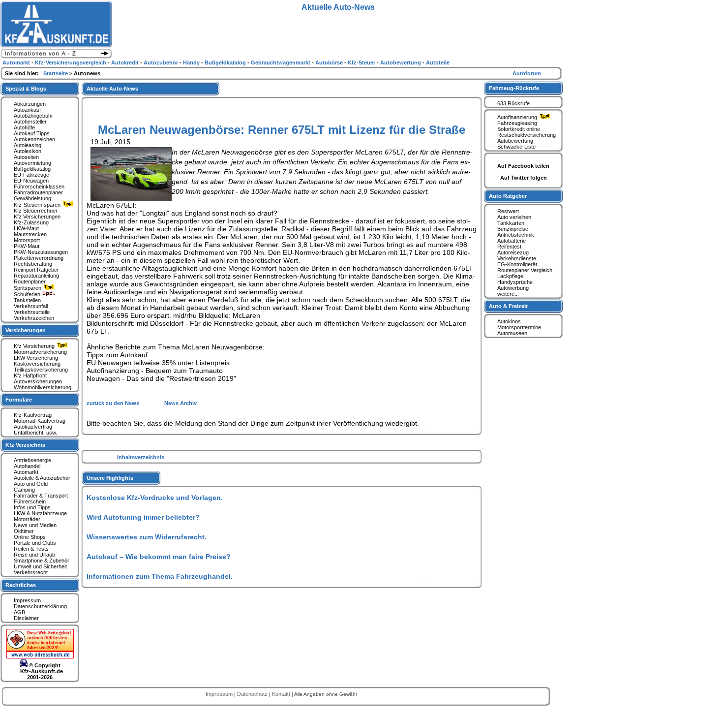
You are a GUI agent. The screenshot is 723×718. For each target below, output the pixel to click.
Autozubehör (162, 62)
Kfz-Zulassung (31, 222)
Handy (192, 62)
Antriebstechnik (515, 235)
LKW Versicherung (36, 358)
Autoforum (526, 73)
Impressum (27, 600)
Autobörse (329, 62)
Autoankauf (27, 110)
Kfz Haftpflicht (30, 375)
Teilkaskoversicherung (41, 370)
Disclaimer (26, 618)
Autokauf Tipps (32, 133)
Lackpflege (510, 276)
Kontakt (282, 694)
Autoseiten (26, 157)
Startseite (56, 73)
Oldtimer (24, 531)
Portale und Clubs (35, 543)
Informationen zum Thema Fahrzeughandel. (160, 576)
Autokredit (125, 62)
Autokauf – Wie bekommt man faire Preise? (159, 557)
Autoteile (438, 62)
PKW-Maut (26, 246)
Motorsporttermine (519, 327)
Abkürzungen (30, 104)
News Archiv (180, 403)
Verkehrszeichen (34, 318)
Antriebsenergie (32, 460)
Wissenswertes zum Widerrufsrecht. (147, 537)
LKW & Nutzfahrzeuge (40, 513)
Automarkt (26, 472)
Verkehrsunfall (31, 306)
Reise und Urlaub (34, 555)
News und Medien (35, 525)
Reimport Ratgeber (36, 270)
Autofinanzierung (518, 117)
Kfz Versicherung (35, 346)
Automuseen (512, 333)
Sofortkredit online (518, 129)
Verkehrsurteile (32, 312)
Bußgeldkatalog (32, 169)
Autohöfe (24, 127)
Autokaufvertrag (33, 427)
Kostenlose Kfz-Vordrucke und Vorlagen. (155, 497)
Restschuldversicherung (526, 135)
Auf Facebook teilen (523, 166)
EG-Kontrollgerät (517, 264)
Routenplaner (30, 281)
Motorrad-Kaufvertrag (39, 421)
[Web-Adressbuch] (40, 656)
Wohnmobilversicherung (42, 387)
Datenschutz (253, 694)
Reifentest (509, 247)
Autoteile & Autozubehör (42, 478)
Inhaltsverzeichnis (140, 457)
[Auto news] (56, 57)
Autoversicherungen (38, 381)
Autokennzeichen (34, 139)
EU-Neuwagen (31, 181)
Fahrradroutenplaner (38, 192)
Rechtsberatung (33, 264)
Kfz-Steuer (362, 62)
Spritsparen (28, 288)
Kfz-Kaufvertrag (33, 415)
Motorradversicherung (40, 352)
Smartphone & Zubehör (41, 560)
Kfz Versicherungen (37, 216)
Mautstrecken (30, 234)
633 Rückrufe (513, 103)
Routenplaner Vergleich (524, 270)
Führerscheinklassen (39, 186)
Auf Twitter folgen (523, 178)
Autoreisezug (513, 252)
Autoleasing (27, 145)
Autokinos (509, 321)
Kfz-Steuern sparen (38, 205)
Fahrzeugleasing (517, 123)
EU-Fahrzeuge (31, 175)
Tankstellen (27, 300)
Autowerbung (513, 288)
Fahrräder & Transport (41, 496)
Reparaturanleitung (36, 276)
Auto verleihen (514, 217)
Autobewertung (515, 141)
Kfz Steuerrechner (36, 211)
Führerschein (30, 501)
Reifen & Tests (31, 549)
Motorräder (27, 519)
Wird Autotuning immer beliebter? (143, 517)
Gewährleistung (32, 198)
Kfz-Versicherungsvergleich (71, 62)
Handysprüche (515, 282)
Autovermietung (32, 163)
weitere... (508, 294)
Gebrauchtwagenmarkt (281, 62)
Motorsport (27, 240)
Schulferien (28, 294)
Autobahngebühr (33, 116)
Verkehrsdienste (516, 258)
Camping (24, 490)
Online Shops (30, 537)
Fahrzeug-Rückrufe (514, 88)
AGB (19, 612)
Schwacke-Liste (516, 147)
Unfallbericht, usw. (35, 433)
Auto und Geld (31, 484)
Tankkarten (510, 223)
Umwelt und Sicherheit (40, 566)
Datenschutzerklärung (40, 606)
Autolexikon (27, 151)
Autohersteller (30, 122)
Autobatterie (511, 241)
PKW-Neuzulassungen (41, 252)
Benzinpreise (512, 229)
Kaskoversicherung (37, 364)
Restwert (508, 211)
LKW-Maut (26, 228)
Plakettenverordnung (38, 258)
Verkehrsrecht (31, 572)
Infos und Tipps (32, 507)
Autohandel (27, 466)
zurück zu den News (114, 403)
